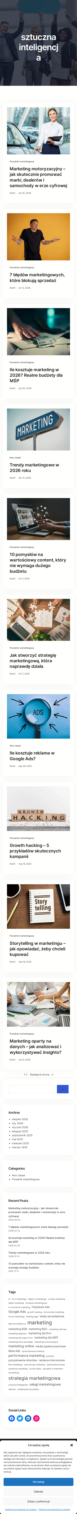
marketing (39, 1322)
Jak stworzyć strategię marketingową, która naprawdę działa (33, 661)
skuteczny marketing (18, 1369)
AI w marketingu (19, 1299)
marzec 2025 (20, 1147)
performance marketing (26, 1355)
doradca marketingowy (36, 1303)
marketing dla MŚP (46, 1337)
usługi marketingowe (45, 1384)
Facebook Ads (41, 1307)
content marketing (56, 1299)
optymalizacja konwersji (33, 1351)
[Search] (63, 1089)
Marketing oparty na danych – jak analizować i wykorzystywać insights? (35, 1046)
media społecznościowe (50, 1346)
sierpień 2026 (20, 1119)
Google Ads (17, 1311)
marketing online (21, 1346)
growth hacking (34, 1312)
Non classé (15, 457)
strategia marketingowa (34, 1378)
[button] (71, 1445)
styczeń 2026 (20, 1127)
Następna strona (41, 1074)
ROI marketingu (15, 1365)
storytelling (13, 1373)
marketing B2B (17, 1329)
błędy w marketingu (37, 1299)
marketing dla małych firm (20, 1338)
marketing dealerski (17, 1333)
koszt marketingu (16, 1316)
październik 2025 (22, 1135)
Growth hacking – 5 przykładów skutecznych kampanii (35, 851)
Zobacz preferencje (38, 1501)
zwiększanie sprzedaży (28, 1389)
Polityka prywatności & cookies (21, 1509)
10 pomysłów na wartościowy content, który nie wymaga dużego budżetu (38, 563)
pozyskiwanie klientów (22, 1360)
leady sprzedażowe (52, 1316)
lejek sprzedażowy (17, 1324)
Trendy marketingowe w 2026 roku (34, 467)
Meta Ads (14, 1351)
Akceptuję (38, 1481)
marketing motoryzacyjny (46, 1342)
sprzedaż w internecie (53, 1369)
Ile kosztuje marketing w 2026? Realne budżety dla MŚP (36, 375)
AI (9, 1299)
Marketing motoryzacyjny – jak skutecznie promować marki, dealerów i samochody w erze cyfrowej (38, 177)
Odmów (38, 1491)
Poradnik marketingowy (22, 161)
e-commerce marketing (19, 1307)
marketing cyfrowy (57, 1329)
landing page (32, 1316)
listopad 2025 (20, 1131)
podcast (50, 1356)
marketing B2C (38, 1329)
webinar (12, 1389)
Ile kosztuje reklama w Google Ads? (32, 755)
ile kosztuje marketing (54, 1312)
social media (35, 1369)
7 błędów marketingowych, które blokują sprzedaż (37, 277)
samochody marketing (34, 1365)
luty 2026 (17, 1123)
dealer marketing (16, 1303)
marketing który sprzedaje (20, 1342)
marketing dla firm (39, 1333)
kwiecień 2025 (20, 1143)
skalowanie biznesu (56, 1365)
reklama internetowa (52, 1360)
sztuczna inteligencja (18, 1385)
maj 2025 (17, 1139)
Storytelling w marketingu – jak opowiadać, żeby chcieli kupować (37, 949)
